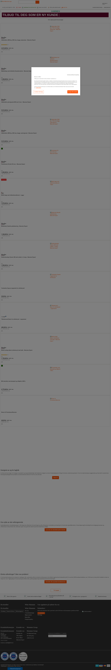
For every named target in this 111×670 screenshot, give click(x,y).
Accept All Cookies (72, 91)
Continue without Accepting (73, 74)
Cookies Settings (38, 91)
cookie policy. (38, 87)
